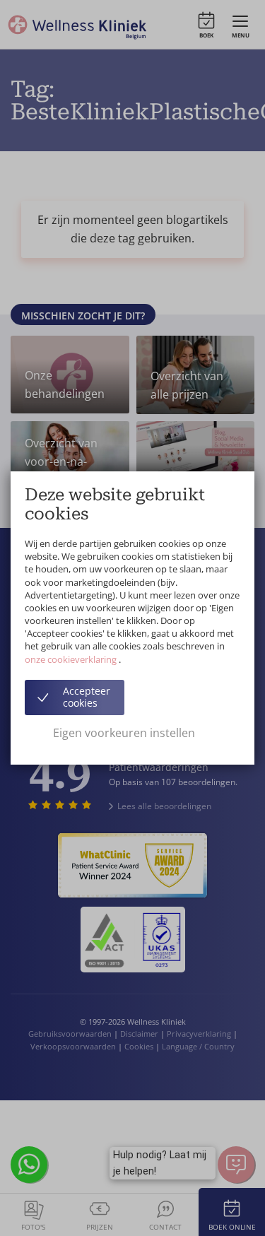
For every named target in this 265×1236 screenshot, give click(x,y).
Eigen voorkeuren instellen (124, 733)
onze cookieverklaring (72, 659)
